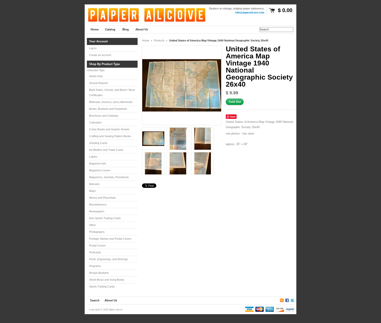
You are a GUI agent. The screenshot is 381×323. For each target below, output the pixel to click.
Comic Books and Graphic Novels (109, 129)
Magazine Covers (99, 170)
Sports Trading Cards (102, 286)
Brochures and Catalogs (103, 115)
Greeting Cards (98, 143)
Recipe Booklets (99, 272)
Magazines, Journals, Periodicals (109, 177)
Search (94, 300)
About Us (111, 300)
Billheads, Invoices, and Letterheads (111, 102)
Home (145, 40)
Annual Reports (98, 83)
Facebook (287, 299)
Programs (95, 266)
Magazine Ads (97, 163)
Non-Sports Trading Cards (105, 218)
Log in (93, 48)
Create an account (100, 55)
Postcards (95, 252)
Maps (92, 190)
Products (159, 40)
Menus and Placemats (102, 197)
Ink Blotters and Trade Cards (106, 149)
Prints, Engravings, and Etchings (108, 259)
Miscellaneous (97, 204)
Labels (93, 156)
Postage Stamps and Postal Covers (110, 238)
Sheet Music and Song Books (106, 279)
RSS (282, 299)
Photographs (97, 231)
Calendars (95, 122)
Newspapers (96, 211)
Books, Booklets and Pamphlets (108, 108)
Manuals (94, 184)
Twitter (292, 299)
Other (92, 225)
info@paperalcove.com (249, 12)
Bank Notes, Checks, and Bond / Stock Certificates (112, 92)
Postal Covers (97, 245)
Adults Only (96, 76)
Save (233, 116)
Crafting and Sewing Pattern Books (110, 136)
